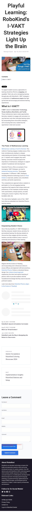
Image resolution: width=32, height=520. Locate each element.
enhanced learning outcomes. (10, 171)
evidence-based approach (15, 272)
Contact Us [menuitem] (5, 505)
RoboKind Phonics (7, 270)
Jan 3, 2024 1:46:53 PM (8, 333)
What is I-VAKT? (6, 79)
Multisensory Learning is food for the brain (14, 149)
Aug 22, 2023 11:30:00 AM (8, 327)
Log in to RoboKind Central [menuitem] (9, 507)
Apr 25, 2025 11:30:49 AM (8, 322)
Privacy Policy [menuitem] (6, 502)
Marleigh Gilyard (8, 51)
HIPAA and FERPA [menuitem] (7, 500)
